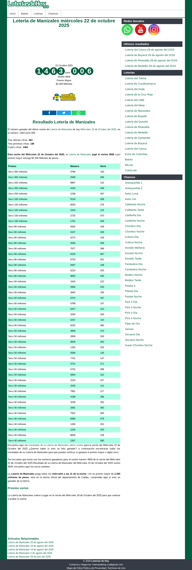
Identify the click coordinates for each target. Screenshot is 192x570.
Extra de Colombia (136, 154)
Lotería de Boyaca (136, 143)
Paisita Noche (133, 296)
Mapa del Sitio (74, 568)
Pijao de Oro (132, 323)
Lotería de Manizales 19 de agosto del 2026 (30, 546)
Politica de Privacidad (94, 568)
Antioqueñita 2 (133, 188)
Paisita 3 (130, 285)
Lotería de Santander (138, 137)
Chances (53, 13)
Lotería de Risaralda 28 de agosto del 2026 (151, 60)
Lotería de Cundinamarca (140, 83)
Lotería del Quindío (136, 121)
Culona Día (132, 236)
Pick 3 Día (131, 301)
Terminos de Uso (116, 568)
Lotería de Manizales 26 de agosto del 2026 (30, 542)
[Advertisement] (63, 45)
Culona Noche (133, 242)
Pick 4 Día (131, 312)
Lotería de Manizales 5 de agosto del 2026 (30, 553)
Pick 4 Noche (133, 318)
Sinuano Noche (134, 339)
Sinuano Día (132, 334)
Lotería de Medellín (136, 132)
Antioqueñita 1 (133, 182)
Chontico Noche (134, 231)
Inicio (13, 13)
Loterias (38, 13)
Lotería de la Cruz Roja (139, 94)
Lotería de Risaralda (137, 127)
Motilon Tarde (133, 280)
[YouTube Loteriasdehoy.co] (141, 34)
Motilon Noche (133, 274)
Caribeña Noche (135, 220)
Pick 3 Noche (133, 307)
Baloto (24, 13)
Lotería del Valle (134, 99)
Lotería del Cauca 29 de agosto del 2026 (149, 49)
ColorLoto (131, 170)
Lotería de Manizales (61, 129)
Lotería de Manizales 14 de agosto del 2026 (30, 549)
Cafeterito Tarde (134, 209)
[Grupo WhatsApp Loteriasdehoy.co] (127, 34)
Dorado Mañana (135, 247)
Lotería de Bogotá (136, 116)
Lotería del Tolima (135, 78)
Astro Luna (131, 193)
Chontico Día (133, 226)
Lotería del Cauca (135, 148)
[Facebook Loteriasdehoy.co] (133, 34)
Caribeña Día (133, 215)
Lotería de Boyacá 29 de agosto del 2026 (150, 55)
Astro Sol (130, 199)
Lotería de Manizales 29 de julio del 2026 (29, 556)
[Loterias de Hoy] (28, 8)
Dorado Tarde (133, 258)
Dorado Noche (134, 253)
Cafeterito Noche (135, 204)
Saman (129, 329)
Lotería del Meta (134, 105)
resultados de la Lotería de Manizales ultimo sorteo (56, 445)
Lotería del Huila (135, 89)
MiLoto (129, 165)
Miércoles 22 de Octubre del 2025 (98, 129)
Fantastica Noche (135, 269)
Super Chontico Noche (139, 345)
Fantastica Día (134, 264)
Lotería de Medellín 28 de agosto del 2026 (150, 65)
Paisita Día (131, 291)
